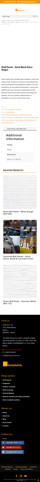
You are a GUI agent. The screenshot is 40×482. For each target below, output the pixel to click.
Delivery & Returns (7, 467)
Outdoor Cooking (9, 387)
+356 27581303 (10, 2)
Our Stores (33, 467)
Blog (4, 419)
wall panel (11, 120)
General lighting (8, 393)
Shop (8, 20)
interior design (18, 117)
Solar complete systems (11, 400)
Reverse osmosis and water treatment (16, 396)
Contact (5, 426)
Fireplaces (6, 383)
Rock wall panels (14, 22)
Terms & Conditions (26, 469)
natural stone (29, 117)
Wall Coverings (8, 390)
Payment (8, 469)
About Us (6, 416)
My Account (7, 422)
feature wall (10, 112)
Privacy (15, 469)
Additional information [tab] (16, 129)
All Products (7, 380)
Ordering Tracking (21, 467)
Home (3, 20)
